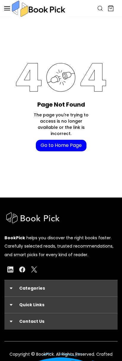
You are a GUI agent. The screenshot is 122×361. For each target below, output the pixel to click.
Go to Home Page (61, 145)
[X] (34, 269)
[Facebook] (22, 269)
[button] (61, 288)
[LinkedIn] (10, 269)
